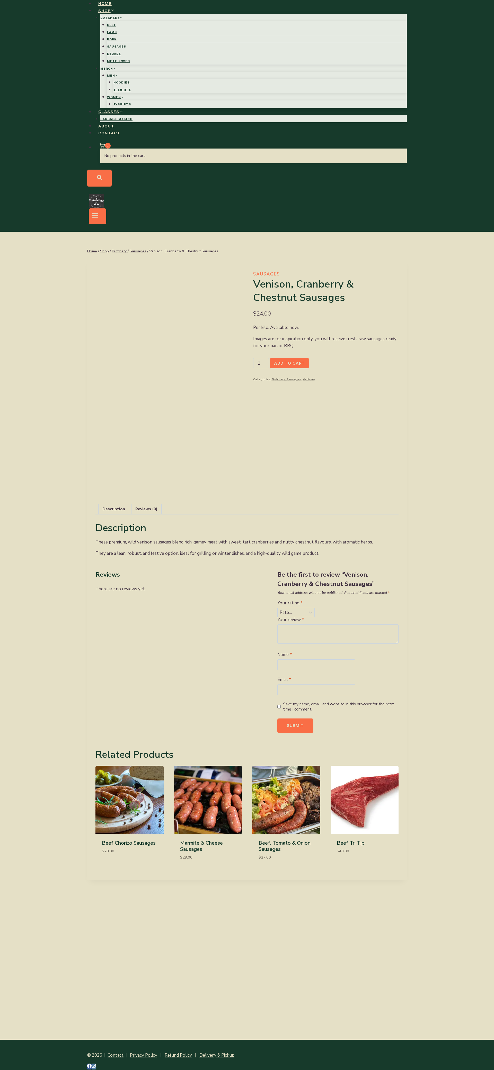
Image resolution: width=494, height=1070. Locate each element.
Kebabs (114, 54)
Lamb (112, 32)
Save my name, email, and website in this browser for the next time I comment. (338, 707)
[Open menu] (97, 216)
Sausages (116, 46)
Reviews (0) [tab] (146, 509)
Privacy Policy (143, 1055)
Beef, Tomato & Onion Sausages (285, 846)
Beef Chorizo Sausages (129, 843)
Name (284, 655)
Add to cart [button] (115, 866)
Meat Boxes (118, 61)
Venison (309, 379)
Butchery (278, 379)
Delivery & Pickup (216, 1055)
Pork (112, 39)
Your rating (290, 603)
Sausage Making (116, 119)
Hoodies (121, 82)
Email (284, 679)
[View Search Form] (99, 178)
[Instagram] (94, 1066)
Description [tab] (113, 509)
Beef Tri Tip (351, 843)
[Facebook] (89, 1066)
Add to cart (289, 363)
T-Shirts (122, 89)
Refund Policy (178, 1055)
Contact (109, 132)
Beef (111, 25)
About (106, 125)
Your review (290, 620)
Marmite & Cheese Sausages (201, 846)
